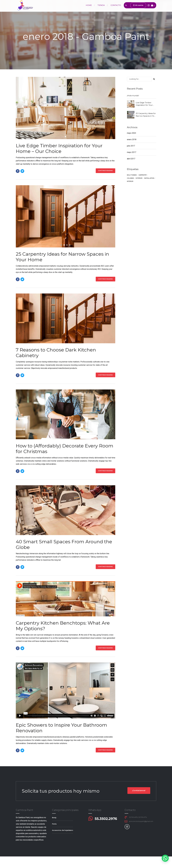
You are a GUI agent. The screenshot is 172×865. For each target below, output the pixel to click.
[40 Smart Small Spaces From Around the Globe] (65, 510)
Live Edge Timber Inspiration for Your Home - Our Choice (144, 103)
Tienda (101, 5)
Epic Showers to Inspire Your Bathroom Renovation (61, 727)
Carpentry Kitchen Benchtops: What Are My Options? (63, 625)
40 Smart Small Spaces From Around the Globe (64, 544)
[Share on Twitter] (22, 171)
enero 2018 (131, 139)
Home (89, 5)
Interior (130, 181)
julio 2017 (131, 146)
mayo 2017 (131, 152)
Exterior (139, 178)
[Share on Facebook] (18, 171)
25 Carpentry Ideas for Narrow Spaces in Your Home (62, 256)
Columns (130, 178)
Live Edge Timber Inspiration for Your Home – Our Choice (59, 148)
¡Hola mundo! (133, 95)
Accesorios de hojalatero (62, 830)
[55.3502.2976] (90, 818)
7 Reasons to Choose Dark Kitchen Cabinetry (56, 352)
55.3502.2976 (106, 819)
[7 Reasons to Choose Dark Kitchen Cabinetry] (65, 318)
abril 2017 (131, 159)
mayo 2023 (131, 133)
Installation (149, 178)
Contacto (116, 5)
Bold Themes (132, 175)
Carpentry (143, 175)
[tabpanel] (65, 108)
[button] (23, 216)
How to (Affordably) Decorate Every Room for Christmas (64, 448)
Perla (54, 824)
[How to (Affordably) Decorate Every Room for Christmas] (65, 414)
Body (54, 817)
